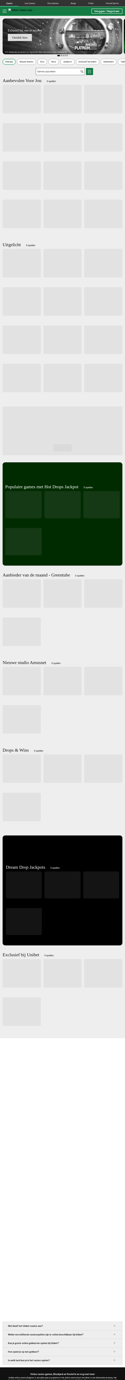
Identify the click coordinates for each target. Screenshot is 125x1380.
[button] (9, 62)
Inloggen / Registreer (106, 11)
